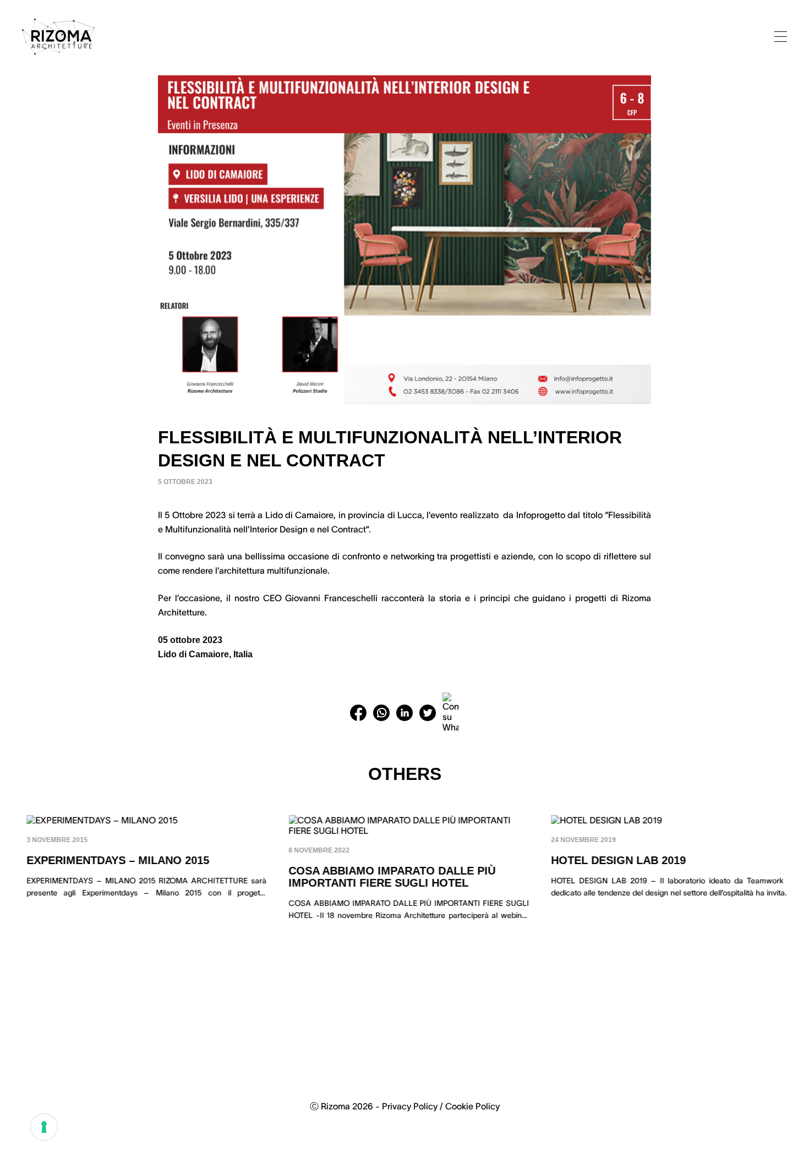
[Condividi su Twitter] (427, 713)
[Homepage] (58, 36)
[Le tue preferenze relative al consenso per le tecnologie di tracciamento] (44, 1127)
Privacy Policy (410, 1106)
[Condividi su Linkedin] (404, 713)
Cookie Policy (472, 1106)
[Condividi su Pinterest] (450, 712)
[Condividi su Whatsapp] (381, 713)
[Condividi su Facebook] (358, 713)
